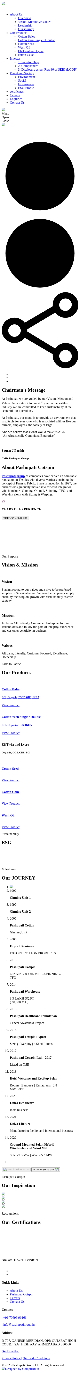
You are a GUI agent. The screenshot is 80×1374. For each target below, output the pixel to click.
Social (22, 80)
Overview (24, 18)
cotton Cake (26, 55)
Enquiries (16, 99)
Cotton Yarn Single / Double (36, 40)
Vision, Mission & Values (34, 21)
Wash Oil (24, 47)
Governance (26, 84)
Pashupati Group (12, 128)
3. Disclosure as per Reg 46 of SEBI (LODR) (47, 69)
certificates (17, 91)
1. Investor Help (28, 62)
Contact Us (17, 102)
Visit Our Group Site (15, 517)
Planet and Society (22, 73)
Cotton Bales (26, 36)
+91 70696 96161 (14, 1317)
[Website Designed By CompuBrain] (20, 1369)
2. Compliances (28, 66)
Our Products (18, 32)
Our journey (26, 29)
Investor (15, 58)
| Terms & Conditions (36, 1358)
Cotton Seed (26, 44)
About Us (16, 14)
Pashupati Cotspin (21, 1294)
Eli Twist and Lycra (30, 51)
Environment (26, 77)
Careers (15, 95)
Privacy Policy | (12, 1358)
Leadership (25, 25)
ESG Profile (26, 88)
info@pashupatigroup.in (19, 1324)
